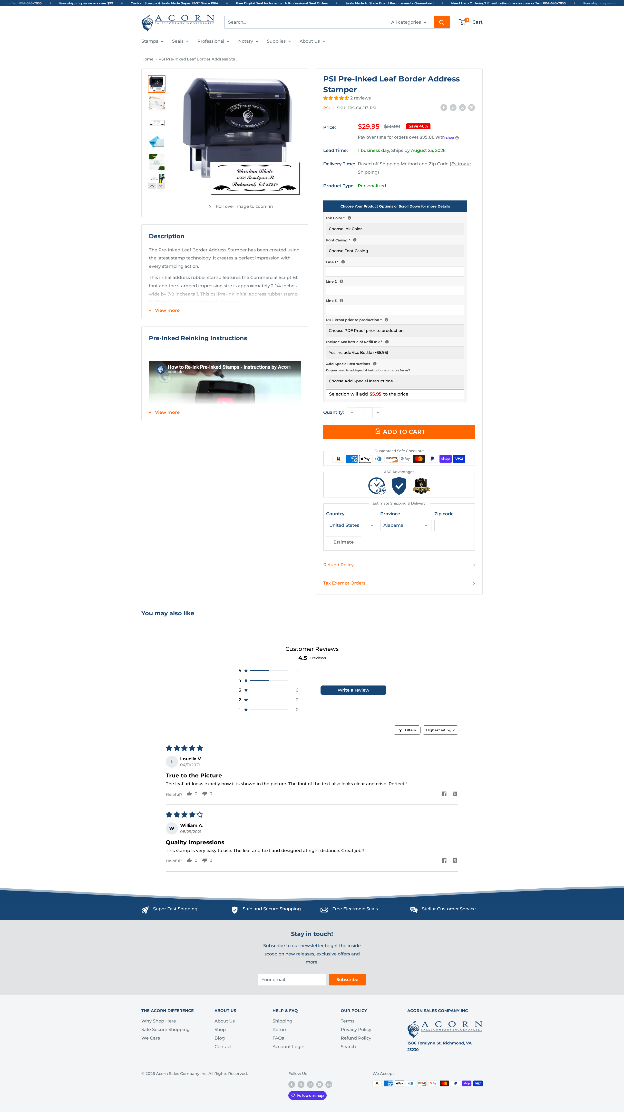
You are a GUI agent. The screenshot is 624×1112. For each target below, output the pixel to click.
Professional (210, 41)
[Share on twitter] (455, 794)
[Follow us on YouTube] (319, 1084)
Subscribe (347, 979)
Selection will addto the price (368, 394)
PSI (326, 108)
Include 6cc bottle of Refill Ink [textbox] (395, 341)
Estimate (343, 542)
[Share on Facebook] (443, 107)
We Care (150, 1038)
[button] (336, 98)
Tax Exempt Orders (344, 583)
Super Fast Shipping (175, 909)
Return (280, 1029)
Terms (347, 1021)
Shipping (282, 1021)
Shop (220, 1029)
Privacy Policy (356, 1029)
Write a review (353, 690)
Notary (245, 41)
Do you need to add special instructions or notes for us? (368, 370)
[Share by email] (471, 107)
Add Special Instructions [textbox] (395, 366)
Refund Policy (338, 564)
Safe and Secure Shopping (272, 909)
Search (348, 1046)
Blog (219, 1038)
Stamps (149, 41)
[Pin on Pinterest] (453, 107)
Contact (223, 1046)
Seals (178, 41)
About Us (310, 41)
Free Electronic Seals (355, 909)
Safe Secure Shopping (165, 1029)
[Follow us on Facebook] (291, 1084)
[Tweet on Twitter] (462, 107)
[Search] (442, 22)
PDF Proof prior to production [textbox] (395, 319)
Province (390, 513)
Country (335, 513)
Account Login (288, 1046)
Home (147, 59)
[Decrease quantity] (352, 412)
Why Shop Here (158, 1021)
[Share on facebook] (444, 794)
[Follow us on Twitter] (301, 1084)
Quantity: (333, 412)
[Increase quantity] (378, 412)
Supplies (276, 41)
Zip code (444, 513)
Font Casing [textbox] (395, 239)
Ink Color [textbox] (395, 217)
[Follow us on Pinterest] (310, 1084)
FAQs (278, 1038)
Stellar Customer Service (449, 909)
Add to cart (404, 431)
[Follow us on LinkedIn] (328, 1084)
